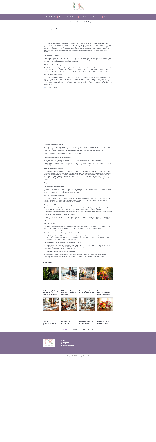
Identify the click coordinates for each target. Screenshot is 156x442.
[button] (110, 29)
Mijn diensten (65, 342)
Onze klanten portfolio (67, 345)
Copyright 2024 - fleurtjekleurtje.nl (78, 356)
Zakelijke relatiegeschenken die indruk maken (49, 323)
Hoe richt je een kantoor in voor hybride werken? (86, 291)
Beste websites (97, 16)
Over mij (63, 344)
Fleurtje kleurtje (51, 16)
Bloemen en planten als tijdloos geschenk (104, 322)
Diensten (61, 16)
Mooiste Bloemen (72, 16)
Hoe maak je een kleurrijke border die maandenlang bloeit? (103, 292)
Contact (63, 340)
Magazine (107, 16)
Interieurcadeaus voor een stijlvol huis (86, 322)
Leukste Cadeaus (85, 16)
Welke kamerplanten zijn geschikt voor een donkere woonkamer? (51, 292)
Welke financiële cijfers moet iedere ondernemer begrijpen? (68, 292)
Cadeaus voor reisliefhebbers (65, 322)
